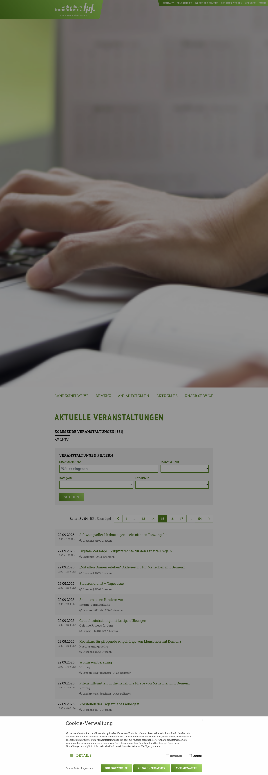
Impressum (87, 768)
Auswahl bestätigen (151, 768)
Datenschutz (72, 768)
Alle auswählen (187, 768)
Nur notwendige (116, 768)
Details (84, 755)
